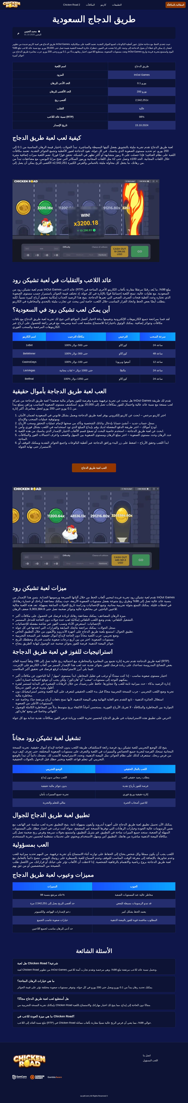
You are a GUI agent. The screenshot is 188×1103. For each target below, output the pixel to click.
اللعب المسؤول (150, 1060)
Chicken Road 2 (71, 5)
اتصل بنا (147, 1055)
